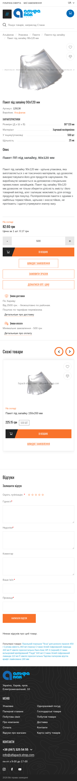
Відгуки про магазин (14, 732)
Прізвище (8, 598)
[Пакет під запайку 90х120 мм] (38, 70)
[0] (70, 13)
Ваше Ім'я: (8, 580)
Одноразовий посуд (48, 706)
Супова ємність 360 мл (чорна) (19, 647)
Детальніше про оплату (18, 333)
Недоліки (8, 527)
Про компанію (11, 722)
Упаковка (8, 706)
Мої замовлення (33, 3)
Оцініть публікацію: (13, 494)
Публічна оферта (12, 3)
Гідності (7, 501)
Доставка (42, 722)
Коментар (8, 553)
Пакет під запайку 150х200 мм (24, 413)
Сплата (7, 727)
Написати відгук (19, 618)
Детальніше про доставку (19, 314)
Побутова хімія (11, 716)
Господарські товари (49, 711)
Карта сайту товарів (48, 732)
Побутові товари (46, 716)
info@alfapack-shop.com (18, 754)
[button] (69, 240)
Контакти (42, 727)
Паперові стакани (13, 711)
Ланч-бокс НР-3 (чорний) (46, 650)
